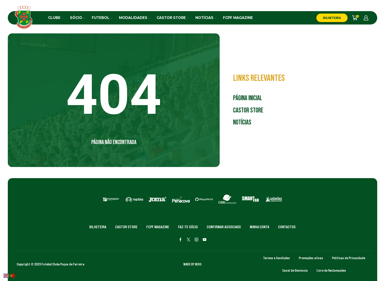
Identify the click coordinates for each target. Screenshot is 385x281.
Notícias (204, 18)
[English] (6, 275)
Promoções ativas (311, 258)
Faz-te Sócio (188, 227)
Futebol (100, 18)
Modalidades (133, 18)
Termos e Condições (276, 258)
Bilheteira (97, 227)
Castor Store (171, 18)
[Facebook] (180, 239)
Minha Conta (259, 227)
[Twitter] (188, 239)
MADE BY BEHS (192, 264)
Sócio (76, 18)
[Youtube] (204, 239)
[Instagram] (196, 239)
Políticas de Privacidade (348, 258)
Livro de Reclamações (331, 270)
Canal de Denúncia (295, 270)
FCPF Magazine (238, 18)
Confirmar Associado (224, 227)
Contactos (287, 227)
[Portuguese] (12, 275)
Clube (54, 18)
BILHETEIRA (332, 18)
